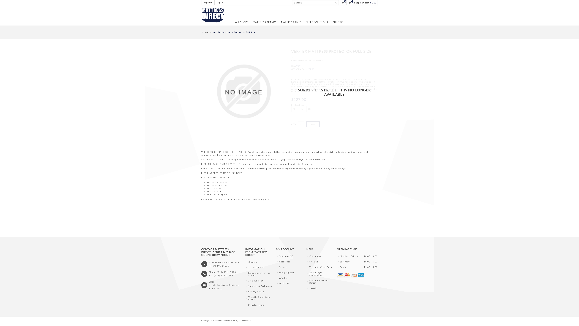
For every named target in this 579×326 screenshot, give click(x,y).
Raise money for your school (260, 274)
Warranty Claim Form (321, 267)
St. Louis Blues (256, 267)
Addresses (284, 261)
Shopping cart (286, 272)
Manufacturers (256, 305)
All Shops (241, 22)
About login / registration (316, 273)
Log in (220, 2)
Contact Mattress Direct (319, 281)
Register (208, 2)
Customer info (286, 256)
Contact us (315, 256)
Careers (252, 262)
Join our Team (256, 281)
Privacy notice (256, 291)
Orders (283, 267)
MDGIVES (284, 283)
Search (336, 2)
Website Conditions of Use (259, 298)
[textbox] (313, 2)
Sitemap (313, 261)
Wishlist (283, 278)
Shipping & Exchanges (260, 286)
